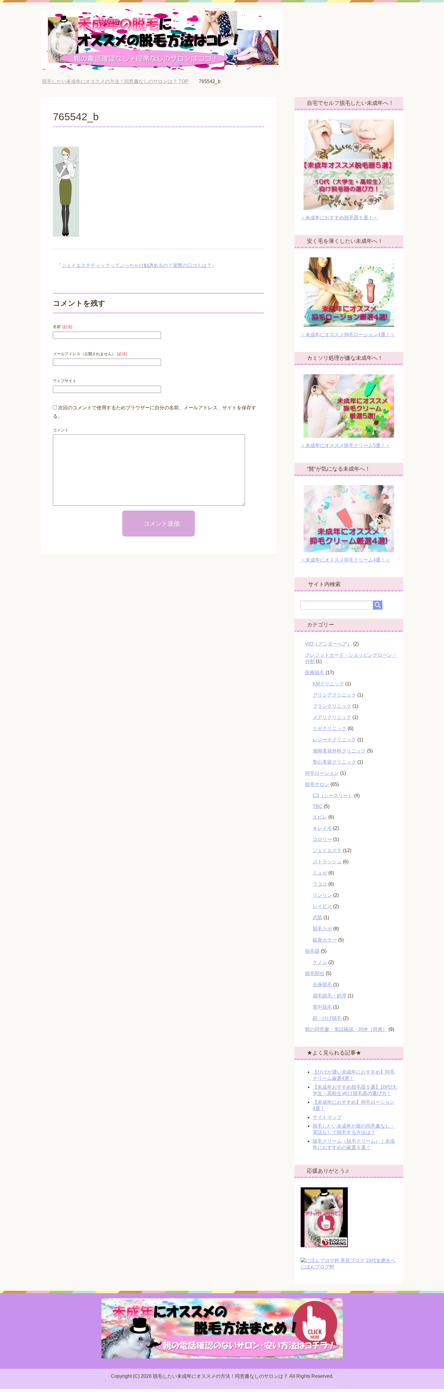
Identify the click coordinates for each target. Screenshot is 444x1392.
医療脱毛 (314, 672)
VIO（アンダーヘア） (328, 643)
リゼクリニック (329, 728)
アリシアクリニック (334, 695)
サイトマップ (327, 1117)
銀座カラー (325, 939)
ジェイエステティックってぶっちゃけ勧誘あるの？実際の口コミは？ (136, 265)
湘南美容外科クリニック (339, 750)
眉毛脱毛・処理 (329, 995)
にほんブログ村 (317, 1266)
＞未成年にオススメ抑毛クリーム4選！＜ (345, 559)
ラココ (320, 884)
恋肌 (317, 917)
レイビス (322, 906)
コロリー (322, 839)
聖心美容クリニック (334, 762)
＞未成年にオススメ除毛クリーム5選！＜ (345, 445)
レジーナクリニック (334, 739)
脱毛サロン (317, 784)
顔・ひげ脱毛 (327, 1018)
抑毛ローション (322, 773)
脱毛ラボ (322, 928)
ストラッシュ (327, 861)
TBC (318, 806)
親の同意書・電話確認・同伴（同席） (346, 1029)
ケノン (320, 962)
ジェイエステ (327, 850)
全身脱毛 (322, 984)
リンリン (322, 895)
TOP (120, 81)
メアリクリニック (332, 717)
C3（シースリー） (333, 795)
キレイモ (322, 828)
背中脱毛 (322, 1007)
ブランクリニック (332, 706)
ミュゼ (320, 872)
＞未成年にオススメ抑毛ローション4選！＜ (348, 334)
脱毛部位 (314, 973)
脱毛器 (312, 951)
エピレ (320, 817)
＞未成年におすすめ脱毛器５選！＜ (339, 217)
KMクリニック (328, 683)
